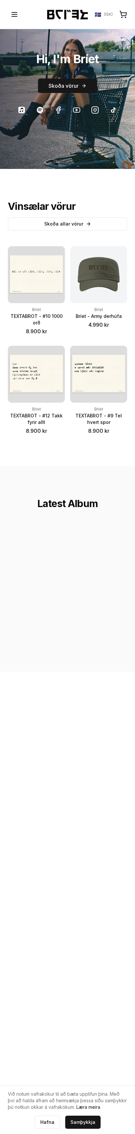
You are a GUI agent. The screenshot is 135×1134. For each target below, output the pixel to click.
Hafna (47, 1122)
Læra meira (88, 1107)
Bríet (36, 309)
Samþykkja (82, 1122)
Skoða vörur (63, 85)
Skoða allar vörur (63, 224)
